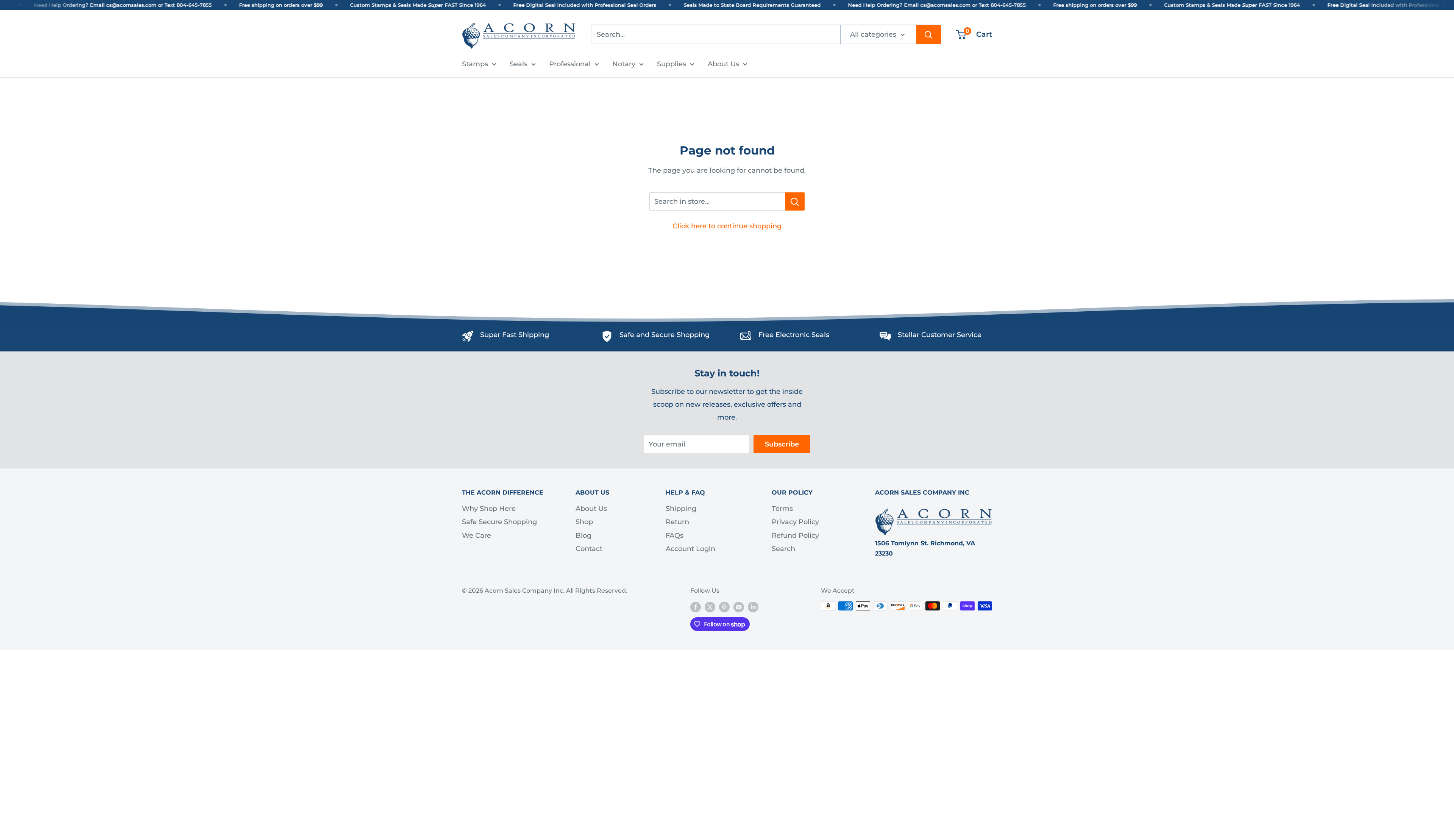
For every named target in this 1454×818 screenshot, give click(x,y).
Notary (623, 64)
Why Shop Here (489, 508)
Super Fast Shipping (514, 335)
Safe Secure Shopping (499, 522)
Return (677, 522)
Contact (589, 549)
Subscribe (782, 444)
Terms (782, 508)
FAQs (674, 535)
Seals (518, 64)
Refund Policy (795, 535)
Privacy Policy (795, 522)
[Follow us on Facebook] (695, 607)
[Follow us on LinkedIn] (753, 607)
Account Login (690, 549)
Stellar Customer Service (939, 335)
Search (783, 549)
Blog (583, 535)
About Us (723, 64)
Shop (584, 522)
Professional (570, 64)
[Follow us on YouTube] (738, 607)
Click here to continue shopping (727, 226)
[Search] (928, 34)
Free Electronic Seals (793, 335)
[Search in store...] (795, 201)
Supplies (671, 64)
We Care (476, 535)
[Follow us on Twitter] (710, 607)
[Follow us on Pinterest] (724, 607)
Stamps (475, 64)
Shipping (681, 508)
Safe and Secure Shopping (664, 335)
